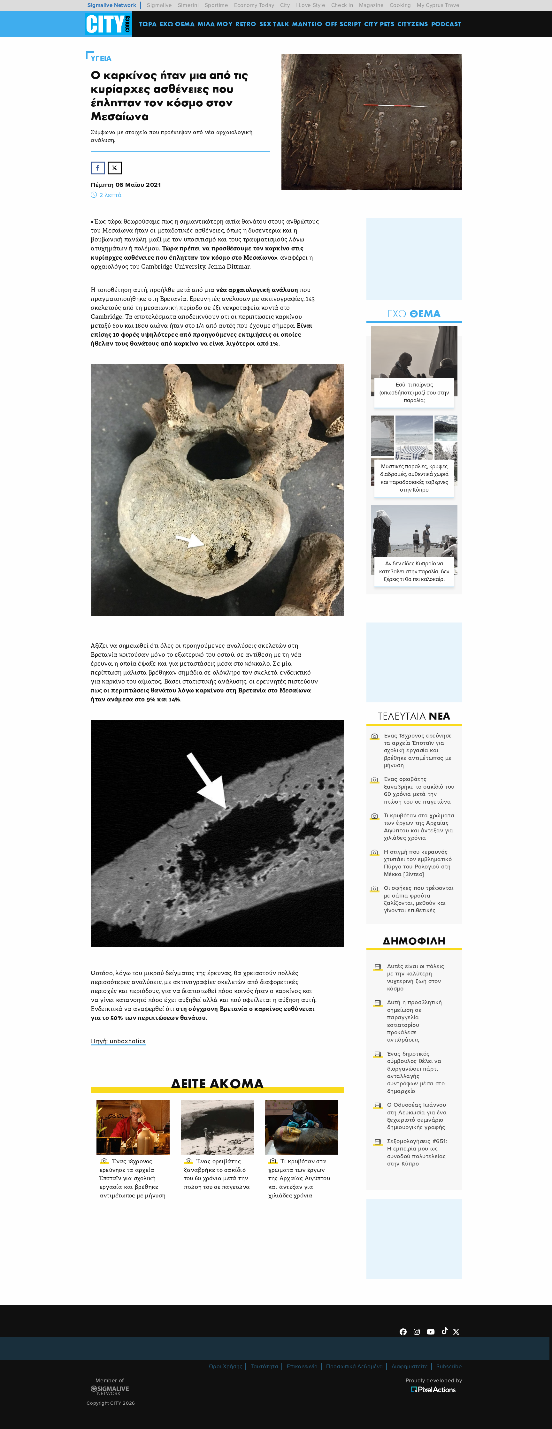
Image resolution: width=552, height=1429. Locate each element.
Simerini (188, 5)
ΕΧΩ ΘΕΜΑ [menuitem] (177, 23)
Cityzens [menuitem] (412, 23)
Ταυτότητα (264, 1366)
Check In (342, 5)
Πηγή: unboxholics (118, 1041)
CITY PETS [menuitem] (379, 23)
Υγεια (101, 58)
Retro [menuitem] (246, 23)
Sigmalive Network (112, 5)
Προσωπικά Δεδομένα (354, 1366)
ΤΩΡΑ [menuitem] (148, 23)
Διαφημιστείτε (410, 1366)
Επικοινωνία (302, 1366)
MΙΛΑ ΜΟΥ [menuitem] (215, 23)
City (285, 5)
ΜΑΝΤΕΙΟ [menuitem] (307, 23)
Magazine (371, 5)
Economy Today (254, 5)
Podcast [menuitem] (446, 23)
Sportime (216, 5)
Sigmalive (159, 5)
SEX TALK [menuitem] (274, 23)
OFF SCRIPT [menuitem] (343, 23)
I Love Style (310, 5)
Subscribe (449, 1366)
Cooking (400, 5)
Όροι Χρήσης (225, 1366)
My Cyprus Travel (439, 5)
